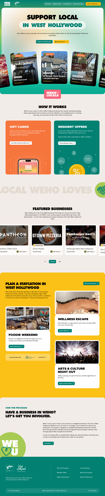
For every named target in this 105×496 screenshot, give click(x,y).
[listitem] (47, 239)
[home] (7, 4)
